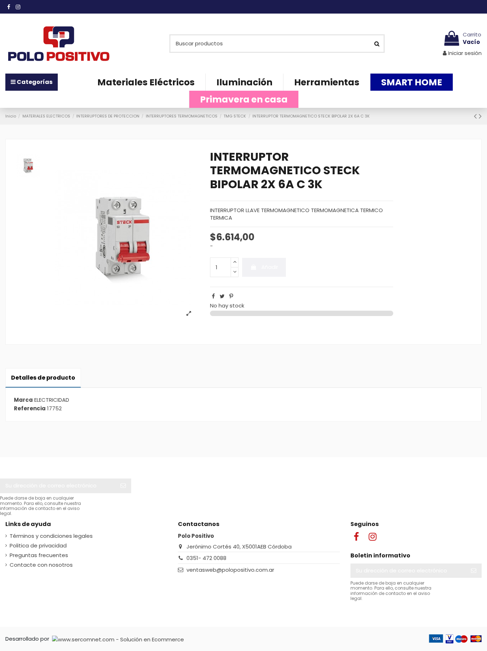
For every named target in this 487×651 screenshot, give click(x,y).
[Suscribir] (123, 486)
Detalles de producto (43, 378)
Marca (23, 400)
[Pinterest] (231, 296)
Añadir (269, 267)
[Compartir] (213, 296)
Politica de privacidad (38, 545)
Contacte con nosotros (41, 565)
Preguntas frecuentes (39, 555)
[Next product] (480, 116)
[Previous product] (476, 116)
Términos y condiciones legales (51, 536)
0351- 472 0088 (206, 558)
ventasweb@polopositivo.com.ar (230, 570)
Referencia (30, 408)
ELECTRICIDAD (51, 400)
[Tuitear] (222, 296)
